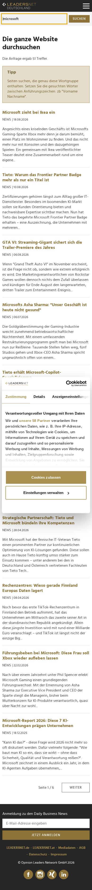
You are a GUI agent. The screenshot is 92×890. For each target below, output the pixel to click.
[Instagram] (40, 874)
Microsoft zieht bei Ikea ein (28, 112)
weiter (76, 787)
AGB (82, 848)
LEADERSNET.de (18, 848)
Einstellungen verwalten (43, 493)
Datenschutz (38, 854)
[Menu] (86, 6)
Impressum (59, 854)
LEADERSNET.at (44, 848)
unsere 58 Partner (34, 421)
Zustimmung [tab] (15, 396)
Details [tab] (39, 396)
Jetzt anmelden (46, 835)
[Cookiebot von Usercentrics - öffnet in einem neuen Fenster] (66, 383)
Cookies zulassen (46, 477)
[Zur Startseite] (19, 5)
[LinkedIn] (63, 874)
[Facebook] (28, 874)
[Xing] (52, 874)
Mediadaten (66, 848)
